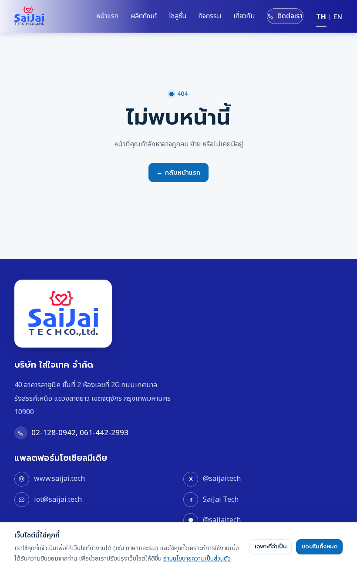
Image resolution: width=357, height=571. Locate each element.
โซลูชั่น (177, 16)
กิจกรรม (210, 16)
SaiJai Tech (221, 499)
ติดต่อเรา (290, 16)
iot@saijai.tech (58, 499)
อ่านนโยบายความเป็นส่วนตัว (197, 558)
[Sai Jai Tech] (29, 16)
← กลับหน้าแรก (178, 172)
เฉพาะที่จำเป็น (270, 546)
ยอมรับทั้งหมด (319, 546)
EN (337, 17)
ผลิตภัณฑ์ (144, 16)
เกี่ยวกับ (244, 16)
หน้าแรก (107, 16)
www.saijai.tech (59, 478)
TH (321, 17)
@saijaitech (222, 478)
